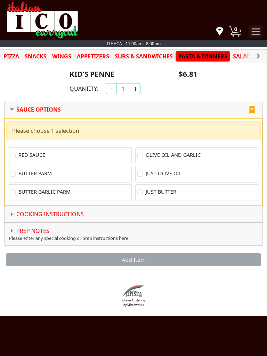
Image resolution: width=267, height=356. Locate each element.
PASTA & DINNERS (202, 56)
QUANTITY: (84, 88)
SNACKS (36, 56)
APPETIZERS (93, 56)
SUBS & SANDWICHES (144, 56)
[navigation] (219, 32)
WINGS (61, 56)
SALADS (243, 56)
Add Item (134, 260)
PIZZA (11, 56)
